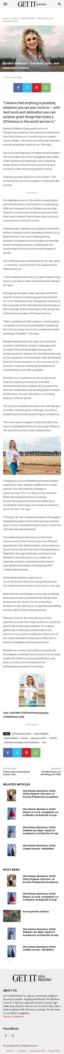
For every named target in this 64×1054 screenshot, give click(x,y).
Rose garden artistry (36, 911)
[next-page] (10, 962)
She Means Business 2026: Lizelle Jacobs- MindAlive (39, 847)
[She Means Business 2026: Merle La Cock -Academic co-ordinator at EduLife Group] (12, 814)
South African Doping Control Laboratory (21, 742)
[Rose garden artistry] (12, 916)
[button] (59, 4)
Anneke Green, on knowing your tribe (51, 773)
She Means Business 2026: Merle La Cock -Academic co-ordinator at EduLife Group (41, 812)
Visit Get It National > (13, 1016)
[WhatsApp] (46, 87)
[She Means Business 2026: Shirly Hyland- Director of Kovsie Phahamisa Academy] (12, 795)
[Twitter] (27, 87)
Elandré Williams (41, 734)
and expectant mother (21, 734)
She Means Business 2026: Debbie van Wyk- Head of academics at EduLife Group (40, 830)
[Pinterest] (36, 87)
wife (44, 742)
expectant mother (38, 738)
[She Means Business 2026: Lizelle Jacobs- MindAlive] (12, 850)
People (15, 18)
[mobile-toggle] (5, 4)
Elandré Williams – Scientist (16, 738)
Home (6, 18)
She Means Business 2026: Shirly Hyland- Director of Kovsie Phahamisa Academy (40, 793)
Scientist (53, 738)
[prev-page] (5, 962)
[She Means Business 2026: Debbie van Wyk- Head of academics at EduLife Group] (12, 832)
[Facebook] (18, 87)
